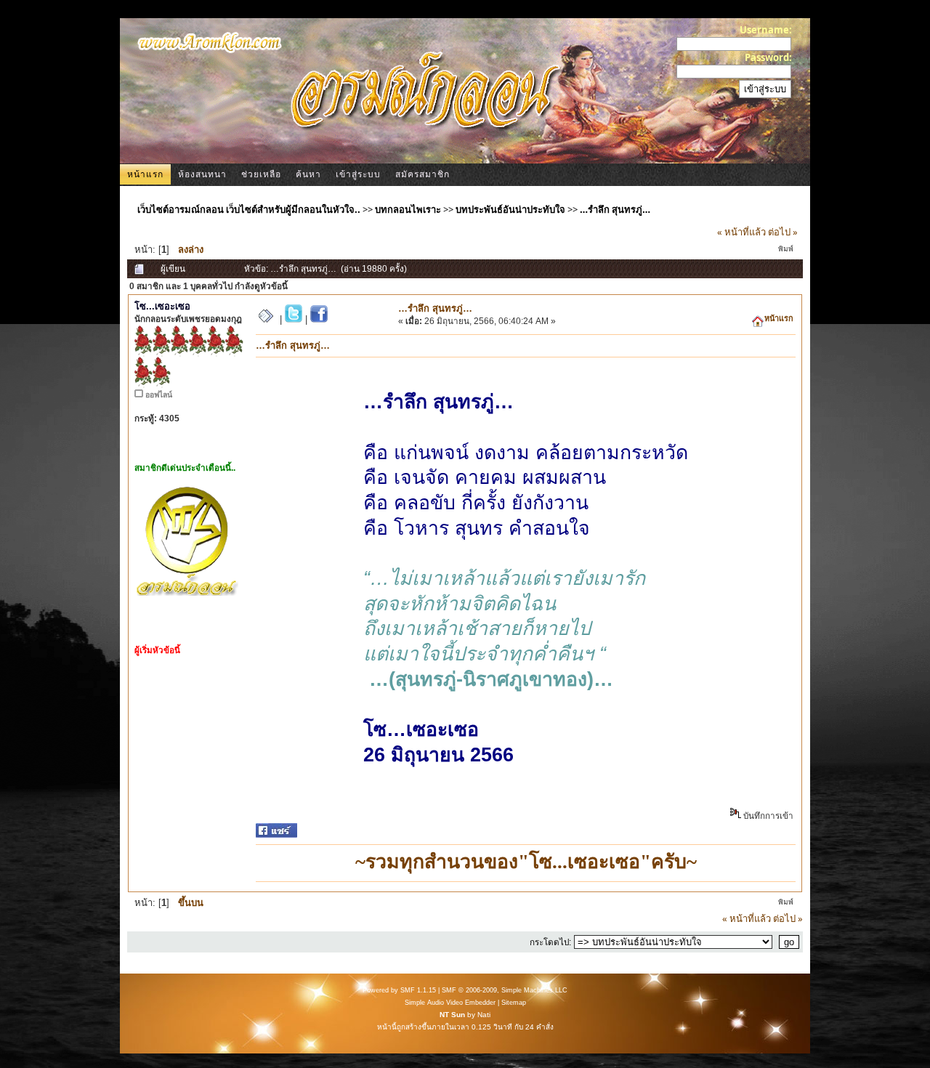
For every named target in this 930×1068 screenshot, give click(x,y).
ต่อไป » (783, 231)
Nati (483, 1015)
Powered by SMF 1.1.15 (399, 990)
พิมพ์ (785, 249)
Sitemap (513, 1002)
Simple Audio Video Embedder (450, 1002)
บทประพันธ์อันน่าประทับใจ (510, 209)
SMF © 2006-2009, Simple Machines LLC (504, 990)
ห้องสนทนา (202, 174)
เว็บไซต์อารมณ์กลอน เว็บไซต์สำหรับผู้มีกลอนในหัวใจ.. (248, 209)
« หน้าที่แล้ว (741, 231)
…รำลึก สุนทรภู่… (615, 209)
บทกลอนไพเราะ (408, 209)
